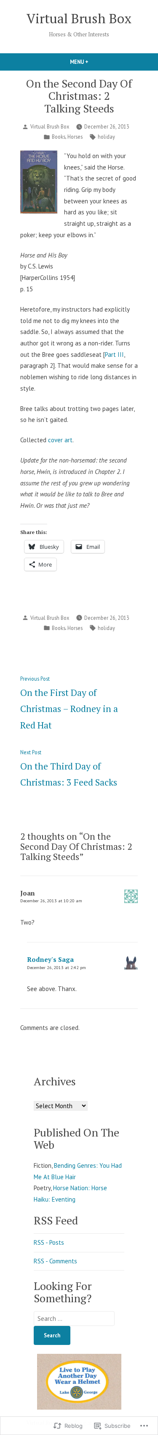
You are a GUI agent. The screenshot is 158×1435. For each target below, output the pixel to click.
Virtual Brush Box (79, 18)
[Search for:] (74, 1319)
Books (58, 136)
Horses (75, 136)
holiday (106, 136)
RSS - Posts (49, 1242)
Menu (93, 61)
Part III (114, 355)
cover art (60, 440)
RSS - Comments (55, 1261)
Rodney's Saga (50, 959)
